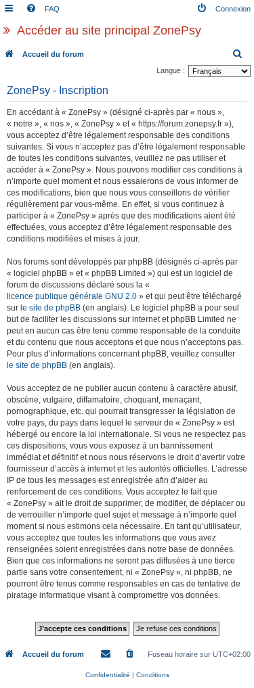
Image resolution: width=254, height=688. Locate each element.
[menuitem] (43, 9)
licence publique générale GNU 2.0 (72, 296)
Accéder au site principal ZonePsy (109, 30)
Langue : (170, 70)
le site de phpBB (50, 308)
